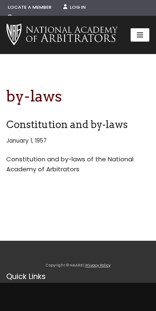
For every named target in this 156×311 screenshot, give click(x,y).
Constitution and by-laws (67, 124)
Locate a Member (30, 7)
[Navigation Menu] (140, 35)
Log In (76, 7)
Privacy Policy (98, 265)
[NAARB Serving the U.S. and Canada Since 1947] (62, 35)
